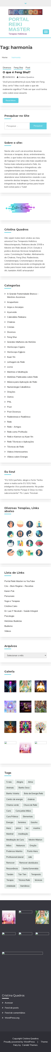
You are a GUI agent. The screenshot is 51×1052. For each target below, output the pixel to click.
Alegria (20, 782)
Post (28, 67)
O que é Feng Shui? (16, 72)
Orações (11, 391)
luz (27, 828)
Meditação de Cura (15, 840)
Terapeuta (36, 874)
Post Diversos (14, 411)
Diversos (7, 67)
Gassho (34, 822)
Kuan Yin (11, 357)
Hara (8, 828)
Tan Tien (22, 874)
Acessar (9, 1002)
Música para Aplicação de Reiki (22, 381)
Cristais (10, 327)
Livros (10, 366)
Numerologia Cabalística (18, 387)
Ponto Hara (32, 851)
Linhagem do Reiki (16, 362)
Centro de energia (14, 799)
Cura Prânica (12, 816)
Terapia (9, 880)
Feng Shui (18, 67)
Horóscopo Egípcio (16, 352)
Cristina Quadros (26, 77)
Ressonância (12, 868)
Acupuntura (12, 302)
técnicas (38, 880)
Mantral (9, 834)
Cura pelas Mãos (23, 811)
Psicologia (9, 616)
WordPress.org (12, 1017)
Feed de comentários (15, 1012)
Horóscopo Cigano (16, 347)
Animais (10, 787)
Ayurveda (12, 312)
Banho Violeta (12, 793)
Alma (30, 782)
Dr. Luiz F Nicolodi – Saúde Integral (21, 611)
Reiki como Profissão (17, 431)
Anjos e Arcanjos (15, 307)
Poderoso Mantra (14, 851)
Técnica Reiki (24, 880)
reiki (30, 857)
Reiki (9, 421)
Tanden (9, 874)
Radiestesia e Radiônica (18, 416)
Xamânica (24, 886)
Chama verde (12, 805)
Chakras (11, 322)
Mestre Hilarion (35, 840)
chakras (31, 799)
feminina (22, 822)
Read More (11, 100)
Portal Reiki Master (19, 24)
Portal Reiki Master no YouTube (19, 581)
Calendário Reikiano (16, 317)
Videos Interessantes (17, 451)
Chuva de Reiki (30, 805)
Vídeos (7, 631)
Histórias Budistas (13, 621)
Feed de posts (12, 1007)
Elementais (28, 816)
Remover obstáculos (28, 863)
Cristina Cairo (10, 606)
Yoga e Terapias (12, 601)
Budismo (8, 626)
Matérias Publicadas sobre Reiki (22, 376)
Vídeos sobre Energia (17, 456)
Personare (9, 596)
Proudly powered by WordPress (19, 1041)
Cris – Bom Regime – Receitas (18, 586)
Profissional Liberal (14, 857)
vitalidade (10, 886)
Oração (33, 845)
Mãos (8, 845)
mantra (36, 828)
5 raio (9, 782)
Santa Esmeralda (30, 868)
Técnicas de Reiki (15, 446)
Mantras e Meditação (17, 371)
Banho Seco (24, 787)
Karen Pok (9, 591)
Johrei (18, 828)
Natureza (20, 845)
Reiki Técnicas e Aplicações (20, 441)
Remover (10, 863)
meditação (23, 834)
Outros (10, 396)
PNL (9, 401)
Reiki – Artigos (14, 426)
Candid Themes (30, 1045)
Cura (8, 811)
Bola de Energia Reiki (33, 793)
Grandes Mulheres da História (21, 342)
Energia (9, 822)
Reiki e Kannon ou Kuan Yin (20, 436)
